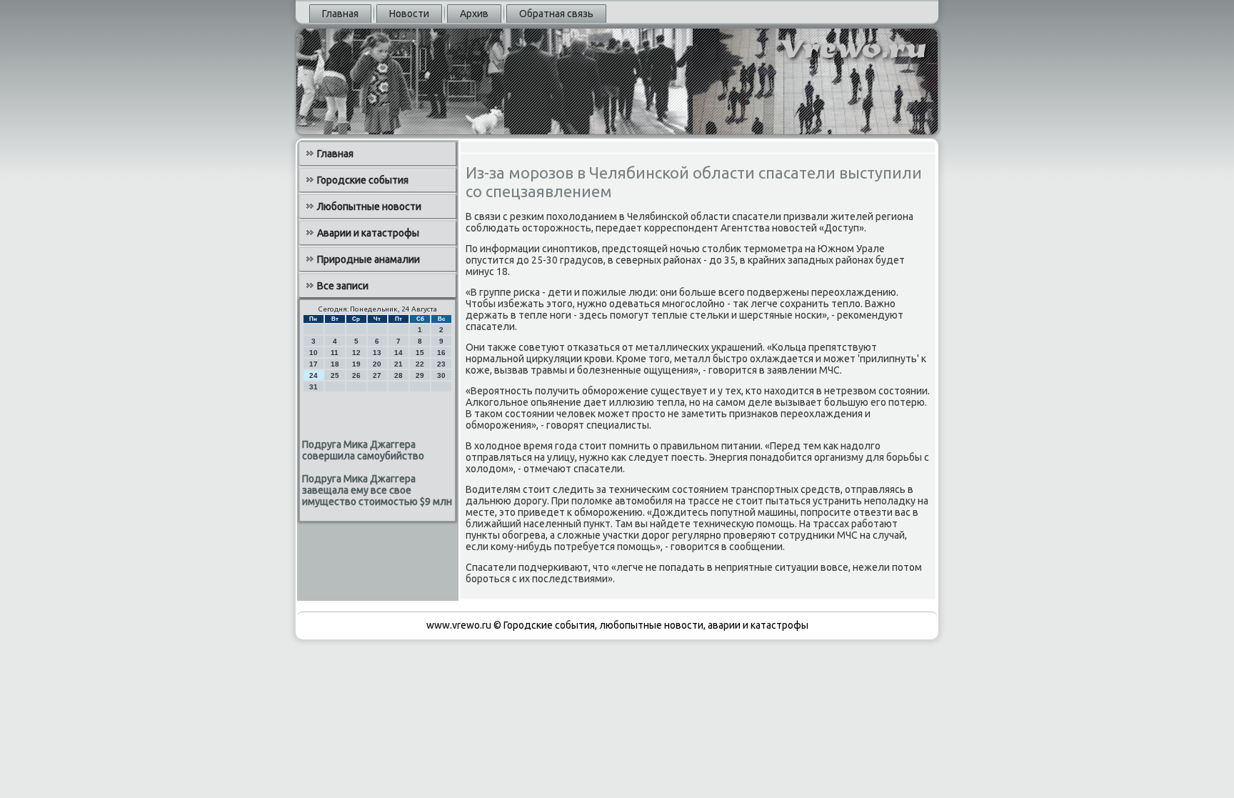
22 (420, 364)
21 (398, 364)
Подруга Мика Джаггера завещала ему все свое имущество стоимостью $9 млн (377, 490)
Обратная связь (556, 13)
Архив (474, 13)
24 (313, 375)
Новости (409, 13)
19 (356, 364)
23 (441, 364)
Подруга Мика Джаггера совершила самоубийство (363, 450)
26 (356, 375)
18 (335, 364)
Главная (340, 13)
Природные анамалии (368, 259)
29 (420, 375)
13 (377, 352)
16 (441, 352)
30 (441, 375)
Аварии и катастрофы (368, 233)
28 (398, 375)
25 (335, 375)
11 (334, 352)
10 (313, 352)
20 (377, 364)
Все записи (342, 285)
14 (398, 352)
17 (313, 364)
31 (313, 387)
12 (356, 352)
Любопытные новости (369, 206)
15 (420, 352)
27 (377, 375)
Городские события (362, 180)
